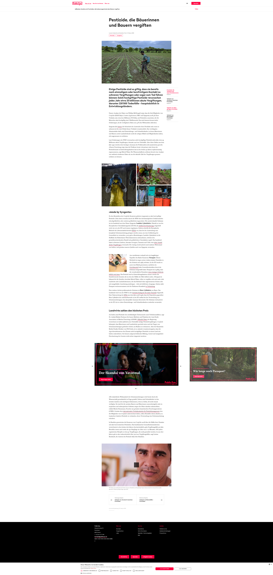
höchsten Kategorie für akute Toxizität (144, 293)
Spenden (196, 3)
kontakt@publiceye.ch (101, 536)
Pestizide (112, 35)
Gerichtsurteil (134, 267)
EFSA (134, 230)
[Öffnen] (200, 9)
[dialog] (136, 569)
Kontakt (118, 529)
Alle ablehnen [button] (183, 568)
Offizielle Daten (142, 319)
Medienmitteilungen (165, 531)
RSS (139, 535)
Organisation (119, 531)
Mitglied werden (147, 556)
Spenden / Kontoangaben (145, 533)
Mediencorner (163, 529)
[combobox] (269, 564)
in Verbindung (150, 286)
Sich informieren (142, 531)
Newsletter (141, 529)
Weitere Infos (93, 568)
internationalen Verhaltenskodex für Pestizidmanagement (141, 411)
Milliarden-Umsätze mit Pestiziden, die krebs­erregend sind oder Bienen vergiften (97, 9)
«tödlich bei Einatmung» (146, 226)
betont (120, 126)
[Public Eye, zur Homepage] (77, 3)
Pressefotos (163, 533)
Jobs (117, 533)
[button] (117, 573)
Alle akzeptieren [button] (164, 568)
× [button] (271, 564)
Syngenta (119, 35)
